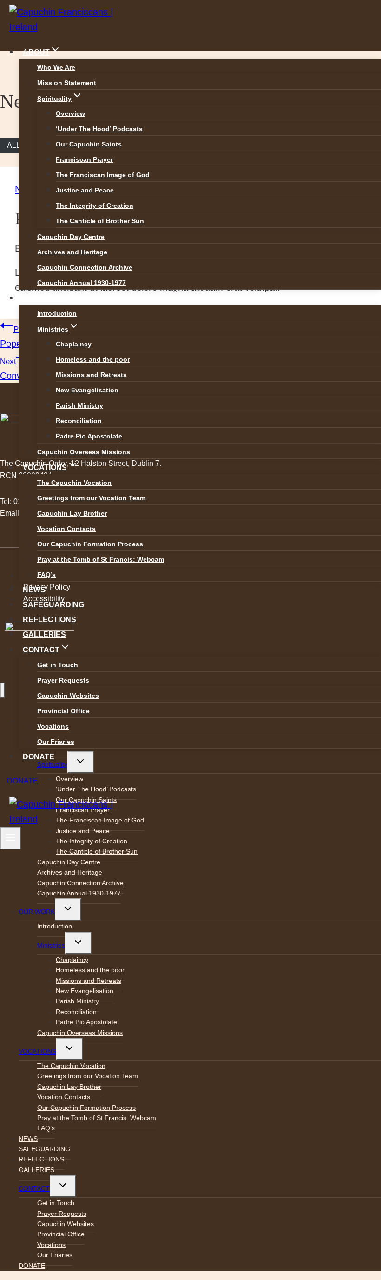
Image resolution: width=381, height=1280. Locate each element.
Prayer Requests (63, 680)
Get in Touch (57, 665)
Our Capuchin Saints (89, 144)
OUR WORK (37, 911)
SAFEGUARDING (53, 605)
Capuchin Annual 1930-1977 (81, 282)
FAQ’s (46, 574)
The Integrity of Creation (94, 205)
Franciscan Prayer (84, 159)
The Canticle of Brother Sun (100, 221)
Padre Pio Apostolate (89, 436)
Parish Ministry (79, 405)
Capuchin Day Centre (71, 236)
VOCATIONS (37, 1051)
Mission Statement (66, 82)
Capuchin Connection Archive (84, 267)
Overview (70, 113)
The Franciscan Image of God (103, 175)
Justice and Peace (85, 190)
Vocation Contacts (66, 528)
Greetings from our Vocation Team (91, 498)
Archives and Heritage (72, 252)
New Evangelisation (87, 390)
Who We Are (56, 67)
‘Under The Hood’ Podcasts (99, 129)
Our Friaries (55, 741)
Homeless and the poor (93, 359)
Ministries (51, 945)
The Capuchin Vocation (74, 482)
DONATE (38, 757)
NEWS (34, 590)
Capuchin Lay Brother (72, 513)
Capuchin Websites (68, 695)
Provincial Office (63, 711)
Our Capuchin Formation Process (90, 544)
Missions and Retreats (91, 374)
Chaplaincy (74, 344)
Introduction (57, 313)
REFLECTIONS (49, 619)
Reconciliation (79, 420)
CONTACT (34, 1188)
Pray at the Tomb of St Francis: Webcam (100, 559)
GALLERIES (44, 634)
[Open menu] (10, 838)
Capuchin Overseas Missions (83, 452)
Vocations (53, 726)
